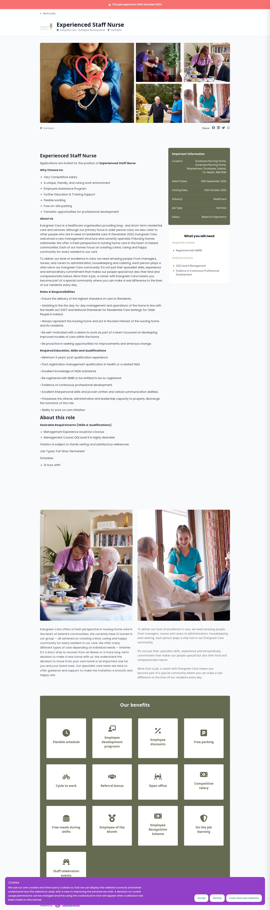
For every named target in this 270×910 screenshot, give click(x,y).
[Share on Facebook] (213, 127)
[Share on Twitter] (223, 127)
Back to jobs (49, 13)
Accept (201, 898)
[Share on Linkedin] (218, 127)
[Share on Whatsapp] (228, 127)
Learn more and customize (244, 898)
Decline (217, 898)
